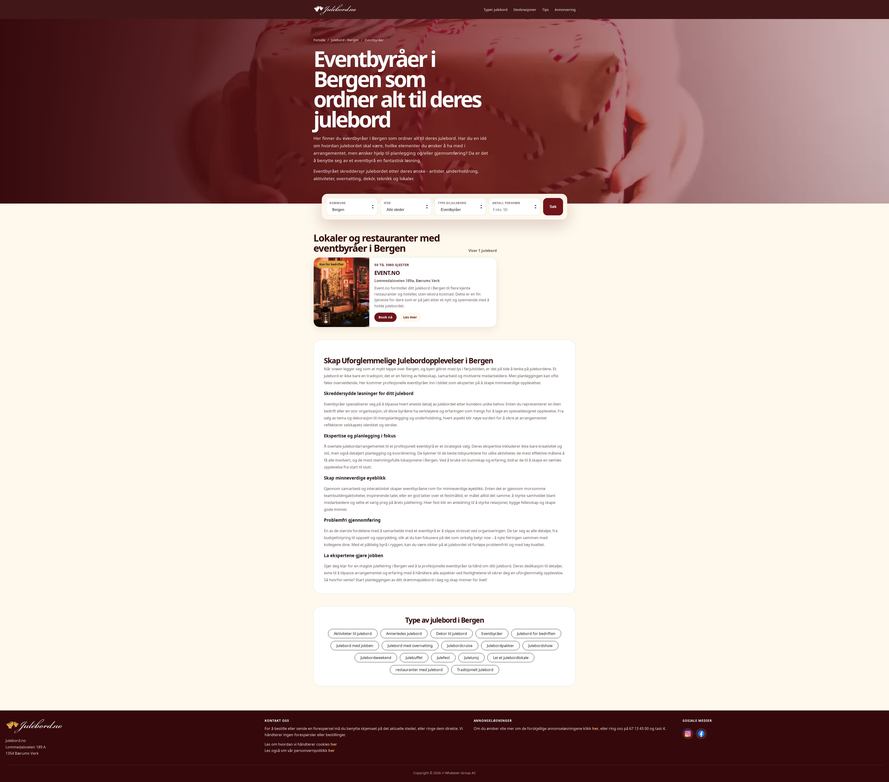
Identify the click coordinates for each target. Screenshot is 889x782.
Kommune (337, 203)
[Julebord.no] (334, 9)
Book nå (385, 317)
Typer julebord (495, 9)
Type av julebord (452, 203)
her (334, 744)
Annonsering (565, 9)
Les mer (410, 317)
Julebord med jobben (354, 645)
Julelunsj (471, 657)
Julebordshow (540, 645)
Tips (545, 9)
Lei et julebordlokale (511, 657)
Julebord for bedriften (536, 633)
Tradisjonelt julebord (475, 669)
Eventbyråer (492, 633)
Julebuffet (414, 657)
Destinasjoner (524, 9)
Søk (553, 207)
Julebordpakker (500, 645)
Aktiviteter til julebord (353, 633)
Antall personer (506, 203)
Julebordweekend (375, 657)
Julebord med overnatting (410, 645)
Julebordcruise (460, 645)
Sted (387, 203)
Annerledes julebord (404, 633)
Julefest (443, 657)
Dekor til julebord (451, 633)
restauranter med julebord (419, 669)
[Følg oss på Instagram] (687, 733)
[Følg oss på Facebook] (701, 733)
